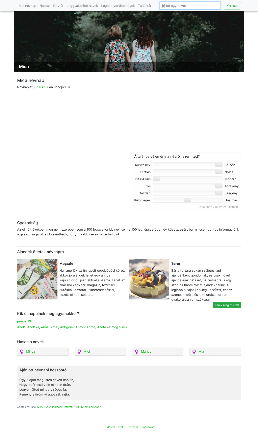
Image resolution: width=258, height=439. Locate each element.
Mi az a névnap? (91, 406)
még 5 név (119, 327)
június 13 (41, 87)
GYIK (121, 427)
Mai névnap (27, 6)
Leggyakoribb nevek (82, 6)
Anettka (33, 327)
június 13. (24, 321)
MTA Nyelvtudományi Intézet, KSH (58, 406)
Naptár (45, 6)
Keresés (232, 6)
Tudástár (144, 6)
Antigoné (67, 327)
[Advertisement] (129, 124)
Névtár (58, 6)
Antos (90, 327)
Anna (45, 327)
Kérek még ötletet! (227, 305)
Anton (80, 327)
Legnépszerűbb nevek (118, 6)
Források (133, 427)
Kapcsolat (148, 427)
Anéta (101, 327)
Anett (21, 327)
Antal (54, 327)
